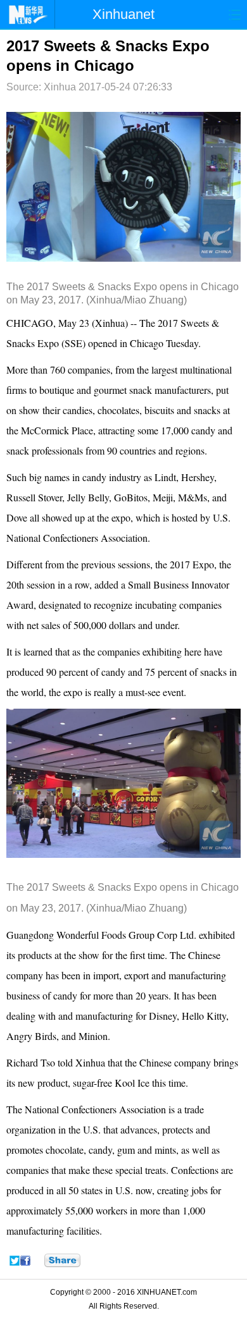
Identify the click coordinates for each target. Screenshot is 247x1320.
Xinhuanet (123, 14)
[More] (62, 1261)
